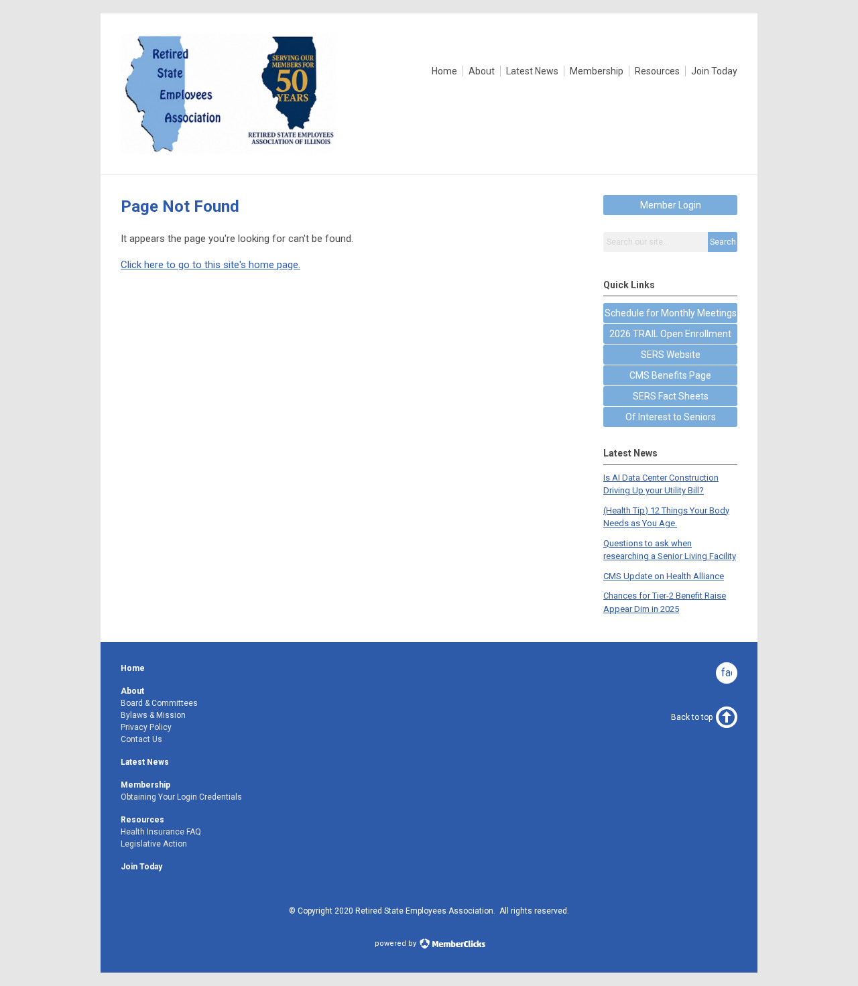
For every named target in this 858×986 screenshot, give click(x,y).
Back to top (692, 717)
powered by (396, 943)
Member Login (670, 205)
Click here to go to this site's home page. (210, 265)
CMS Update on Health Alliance (663, 576)
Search (723, 242)
